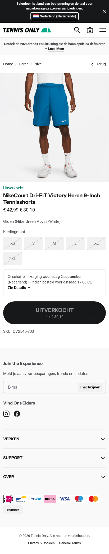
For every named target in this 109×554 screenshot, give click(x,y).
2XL (15, 258)
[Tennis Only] (27, 30)
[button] (90, 30)
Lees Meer (56, 49)
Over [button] (8, 476)
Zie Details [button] (17, 288)
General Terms (70, 543)
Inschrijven (90, 387)
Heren (24, 64)
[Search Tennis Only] (77, 30)
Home (8, 64)
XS (16, 243)
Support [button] (12, 457)
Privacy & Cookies (41, 543)
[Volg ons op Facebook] (17, 414)
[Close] (103, 11)
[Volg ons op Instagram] (6, 414)
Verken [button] (11, 438)
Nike (38, 64)
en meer (13, 510)
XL (100, 243)
